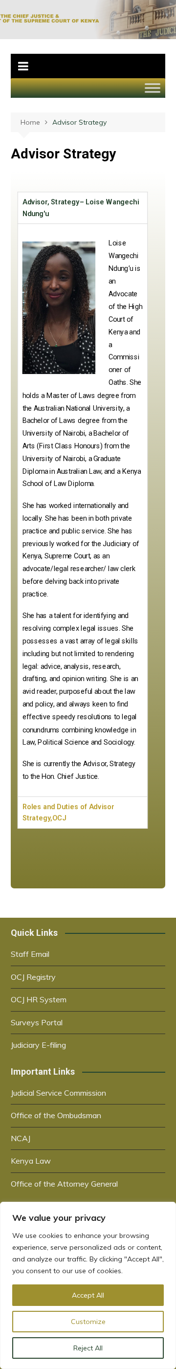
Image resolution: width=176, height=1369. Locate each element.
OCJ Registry (33, 977)
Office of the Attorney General (64, 1184)
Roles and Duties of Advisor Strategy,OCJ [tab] (68, 812)
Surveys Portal (37, 1022)
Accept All (88, 1295)
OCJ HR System (38, 999)
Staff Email (30, 954)
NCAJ (20, 1138)
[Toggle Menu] (152, 87)
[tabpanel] (83, 510)
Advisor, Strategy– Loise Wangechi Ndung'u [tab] (80, 208)
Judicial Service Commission (58, 1093)
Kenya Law (31, 1161)
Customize (88, 1321)
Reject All (88, 1348)
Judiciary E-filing (38, 1045)
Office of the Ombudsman (56, 1115)
